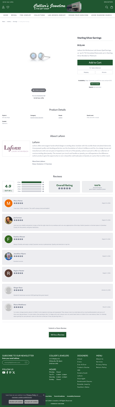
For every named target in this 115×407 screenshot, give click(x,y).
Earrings (15, 21)
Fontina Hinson (19, 237)
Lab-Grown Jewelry (57, 15)
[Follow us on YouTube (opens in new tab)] (3, 372)
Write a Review (57, 334)
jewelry (9, 21)
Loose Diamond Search (101, 15)
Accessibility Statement (73, 396)
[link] (7, 2)
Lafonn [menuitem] (80, 376)
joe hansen (18, 218)
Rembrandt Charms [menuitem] (84, 381)
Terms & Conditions (59, 396)
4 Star (19, 184)
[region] (38, 59)
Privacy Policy (101, 364)
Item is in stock (95, 83)
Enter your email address (10, 358)
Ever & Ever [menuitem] (81, 364)
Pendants (40, 164)
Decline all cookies (16, 402)
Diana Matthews (20, 305)
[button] (108, 2)
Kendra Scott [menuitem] (82, 373)
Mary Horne (18, 201)
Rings (34, 164)
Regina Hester (19, 271)
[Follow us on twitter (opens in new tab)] (13, 372)
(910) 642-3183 (39, 98)
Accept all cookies (31, 402)
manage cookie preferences (22, 397)
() (43, 182)
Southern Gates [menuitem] (83, 387)
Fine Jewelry (25, 15)
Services (99, 362)
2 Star (19, 189)
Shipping (86, 72)
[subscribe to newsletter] (26, 362)
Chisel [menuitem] (79, 359)
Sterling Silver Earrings (36, 117)
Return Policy (101, 367)
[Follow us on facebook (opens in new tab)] (7, 372)
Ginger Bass (18, 288)
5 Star (19, 182)
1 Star (19, 191)
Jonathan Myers (20, 254)
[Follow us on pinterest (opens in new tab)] (10, 372)
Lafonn (60, 117)
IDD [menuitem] (78, 370)
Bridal (14, 15)
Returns (104, 72)
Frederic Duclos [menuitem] (83, 367)
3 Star (19, 187)
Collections (39, 15)
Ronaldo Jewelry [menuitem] (83, 384)
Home (5, 15)
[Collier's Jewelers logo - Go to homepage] (57, 7)
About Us (99, 359)
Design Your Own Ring (78, 15)
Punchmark (61, 403)
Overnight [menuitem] (81, 379)
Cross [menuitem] (79, 362)
